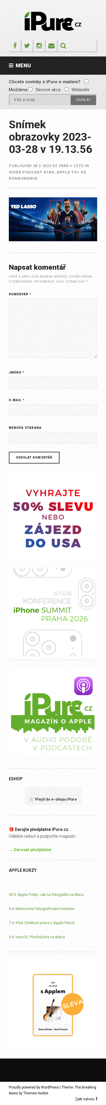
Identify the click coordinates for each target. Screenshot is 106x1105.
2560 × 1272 (71, 166)
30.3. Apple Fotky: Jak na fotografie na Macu (46, 894)
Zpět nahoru (85, 1099)
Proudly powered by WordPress (34, 1087)
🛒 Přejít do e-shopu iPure (53, 799)
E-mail (16, 400)
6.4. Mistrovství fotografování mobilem (41, 908)
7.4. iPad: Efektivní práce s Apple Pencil (41, 923)
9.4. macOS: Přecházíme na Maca (37, 937)
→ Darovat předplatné (30, 849)
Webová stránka (25, 428)
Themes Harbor (35, 1093)
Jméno (16, 372)
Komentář (20, 294)
